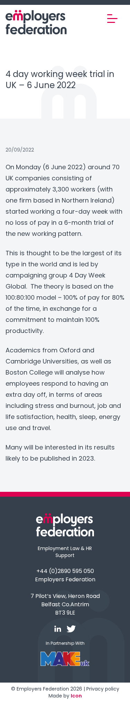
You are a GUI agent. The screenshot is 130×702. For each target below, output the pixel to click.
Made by (65, 695)
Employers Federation (65, 579)
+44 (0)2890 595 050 (65, 571)
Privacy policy (102, 688)
